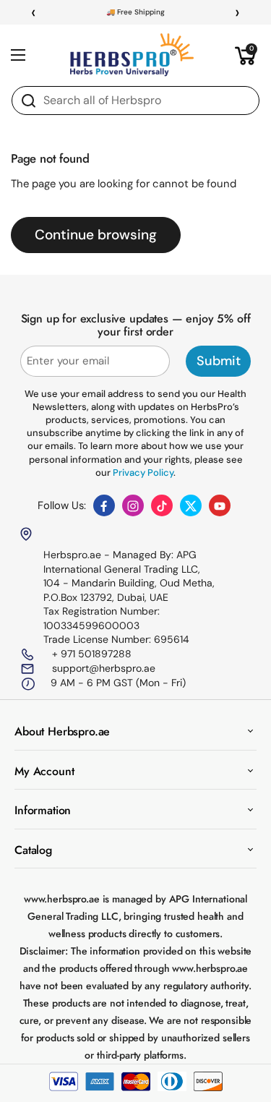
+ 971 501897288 (90, 653)
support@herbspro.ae (102, 668)
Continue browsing (96, 235)
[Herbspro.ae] (132, 55)
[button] (245, 54)
